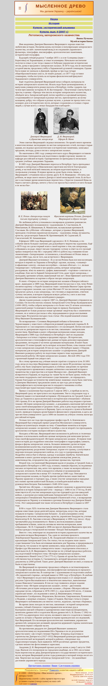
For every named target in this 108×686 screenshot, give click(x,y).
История (54, 23)
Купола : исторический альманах (54, 27)
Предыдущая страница (39, 665)
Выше (54, 665)
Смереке (33, 684)
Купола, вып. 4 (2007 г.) (54, 31)
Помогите (54, 670)
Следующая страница (69, 665)
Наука (54, 19)
